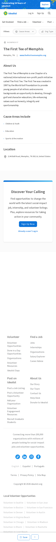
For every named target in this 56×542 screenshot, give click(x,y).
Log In (31, 13)
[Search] (49, 13)
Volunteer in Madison (37, 522)
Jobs (32, 342)
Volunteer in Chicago (13, 522)
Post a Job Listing (16, 388)
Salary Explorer (37, 356)
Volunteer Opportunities (14, 344)
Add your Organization (13, 402)
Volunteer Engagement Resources (13, 411)
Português (39, 466)
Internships (36, 347)
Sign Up (40, 13)
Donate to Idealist (39, 402)
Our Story (34, 384)
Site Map (41, 475)
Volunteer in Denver (13, 512)
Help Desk (35, 398)
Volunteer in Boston (13, 507)
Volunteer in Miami (12, 527)
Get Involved (7, 22)
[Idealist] (10, 13)
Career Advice (36, 361)
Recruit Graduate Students (15, 421)
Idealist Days (13, 370)
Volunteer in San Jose (37, 502)
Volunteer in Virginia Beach (16, 517)
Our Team (35, 388)
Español (27, 466)
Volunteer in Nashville (36, 527)
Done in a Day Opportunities (14, 352)
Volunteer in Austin (35, 512)
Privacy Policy (27, 475)
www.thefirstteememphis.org (33, 55)
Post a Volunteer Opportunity (15, 394)
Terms (13, 475)
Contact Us (35, 393)
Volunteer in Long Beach (15, 531)
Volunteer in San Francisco (40, 507)
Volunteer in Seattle (13, 502)
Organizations (14, 358)
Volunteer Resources (12, 364)
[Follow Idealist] (17, 456)
